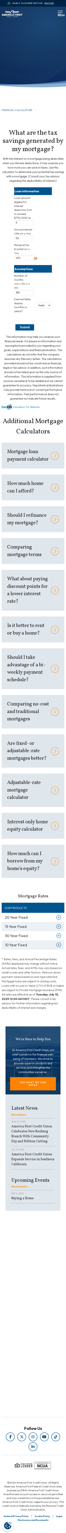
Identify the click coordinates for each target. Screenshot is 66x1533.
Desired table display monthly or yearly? (22, 305)
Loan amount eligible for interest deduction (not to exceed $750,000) (23, 207)
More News (18, 1114)
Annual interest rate (23, 231)
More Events (19, 1186)
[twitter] (21, 1436)
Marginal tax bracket (22, 248)
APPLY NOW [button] (17, 89)
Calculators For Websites (26, 407)
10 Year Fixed (16, 945)
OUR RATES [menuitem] (25, 1336)
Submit (25, 327)
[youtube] (44, 1436)
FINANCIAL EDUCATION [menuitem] (24, 1292)
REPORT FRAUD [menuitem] (25, 1313)
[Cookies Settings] (7, 1525)
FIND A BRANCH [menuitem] (25, 1347)
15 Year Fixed (16, 926)
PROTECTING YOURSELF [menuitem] (25, 1297)
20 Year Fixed (16, 917)
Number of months (22, 281)
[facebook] (10, 1436)
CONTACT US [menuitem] (25, 1357)
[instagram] (33, 1436)
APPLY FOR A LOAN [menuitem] (25, 1341)
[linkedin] (33, 1446)
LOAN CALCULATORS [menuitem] (24, 1308)
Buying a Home (22, 1198)
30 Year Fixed (16, 935)
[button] (33, 1083)
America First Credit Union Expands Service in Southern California (32, 1159)
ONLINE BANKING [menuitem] (25, 1352)
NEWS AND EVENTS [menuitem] (25, 1302)
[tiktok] (55, 1436)
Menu (59, 14)
